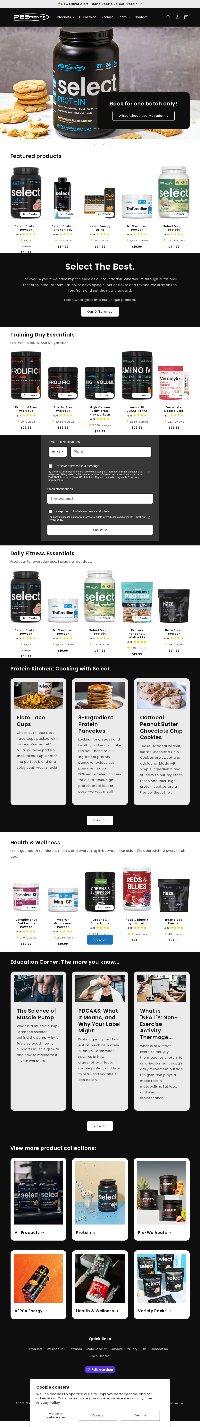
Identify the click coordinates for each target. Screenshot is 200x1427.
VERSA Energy (29, 1310)
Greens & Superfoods (100, 921)
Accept (98, 1415)
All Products (27, 1232)
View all (99, 820)
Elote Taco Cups (31, 721)
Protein (83, 1232)
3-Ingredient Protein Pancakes (95, 724)
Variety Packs (152, 1310)
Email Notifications (60, 489)
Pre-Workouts (152, 1232)
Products (36, 1349)
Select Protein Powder (26, 228)
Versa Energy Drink (100, 228)
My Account (56, 1349)
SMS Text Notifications (64, 442)
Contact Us (159, 1349)
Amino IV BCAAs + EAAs (137, 409)
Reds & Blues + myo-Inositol (137, 921)
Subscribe (100, 530)
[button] (66, 17)
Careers (117, 1349)
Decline (140, 1415)
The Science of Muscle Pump (36, 1014)
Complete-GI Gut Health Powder (26, 923)
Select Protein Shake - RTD (63, 228)
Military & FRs (137, 1349)
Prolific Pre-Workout (63, 409)
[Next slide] (104, 143)
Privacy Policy (48, 1402)
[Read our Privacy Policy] (149, 472)
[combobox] (57, 451)
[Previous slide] (86, 143)
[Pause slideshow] (113, 143)
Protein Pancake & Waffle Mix (137, 633)
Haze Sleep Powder (174, 632)
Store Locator (96, 1349)
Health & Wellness (95, 1310)
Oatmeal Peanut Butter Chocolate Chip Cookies (161, 727)
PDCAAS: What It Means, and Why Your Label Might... (99, 1021)
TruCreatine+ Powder (137, 228)
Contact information (172, 1403)
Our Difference (100, 311)
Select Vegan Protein (174, 228)
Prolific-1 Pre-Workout (26, 409)
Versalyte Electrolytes (174, 409)
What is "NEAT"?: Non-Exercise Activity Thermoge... (159, 1024)
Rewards (75, 1349)
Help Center (100, 1356)
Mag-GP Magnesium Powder (63, 923)
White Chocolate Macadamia (144, 115)
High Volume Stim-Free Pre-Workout (100, 411)
